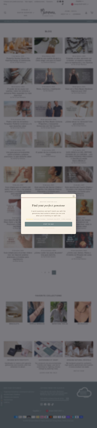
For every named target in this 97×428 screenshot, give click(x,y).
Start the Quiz (48, 224)
